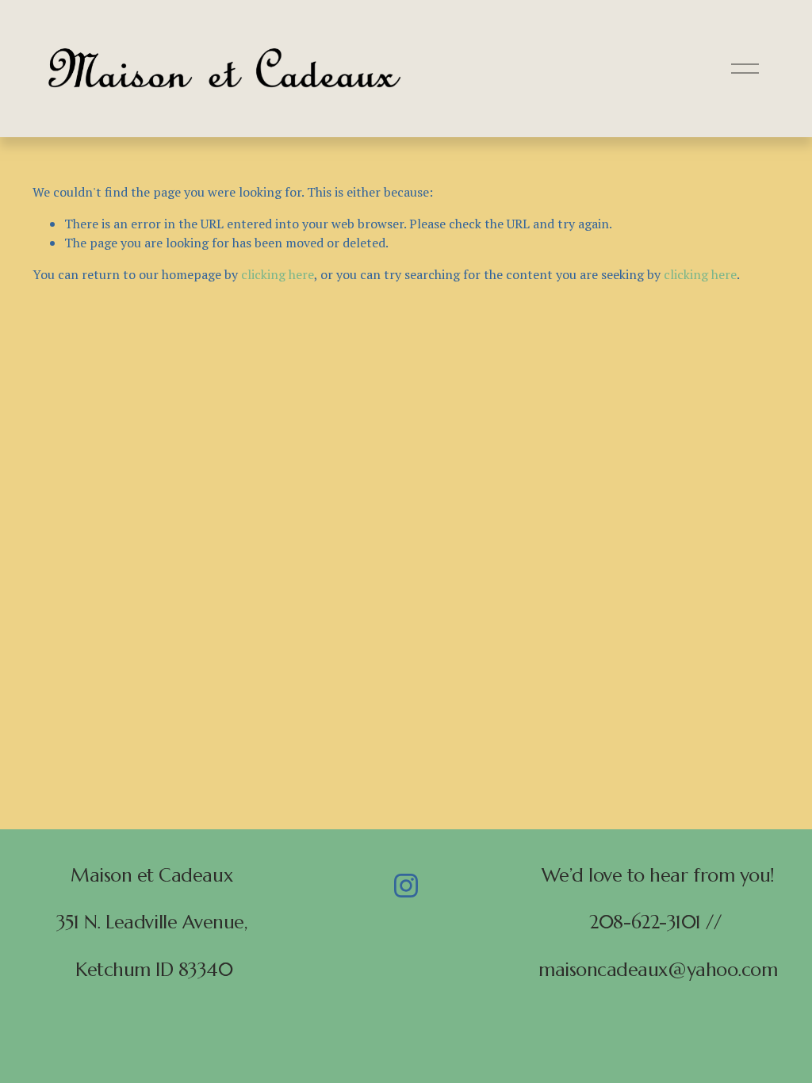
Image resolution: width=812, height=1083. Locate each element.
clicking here (277, 274)
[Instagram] (406, 885)
